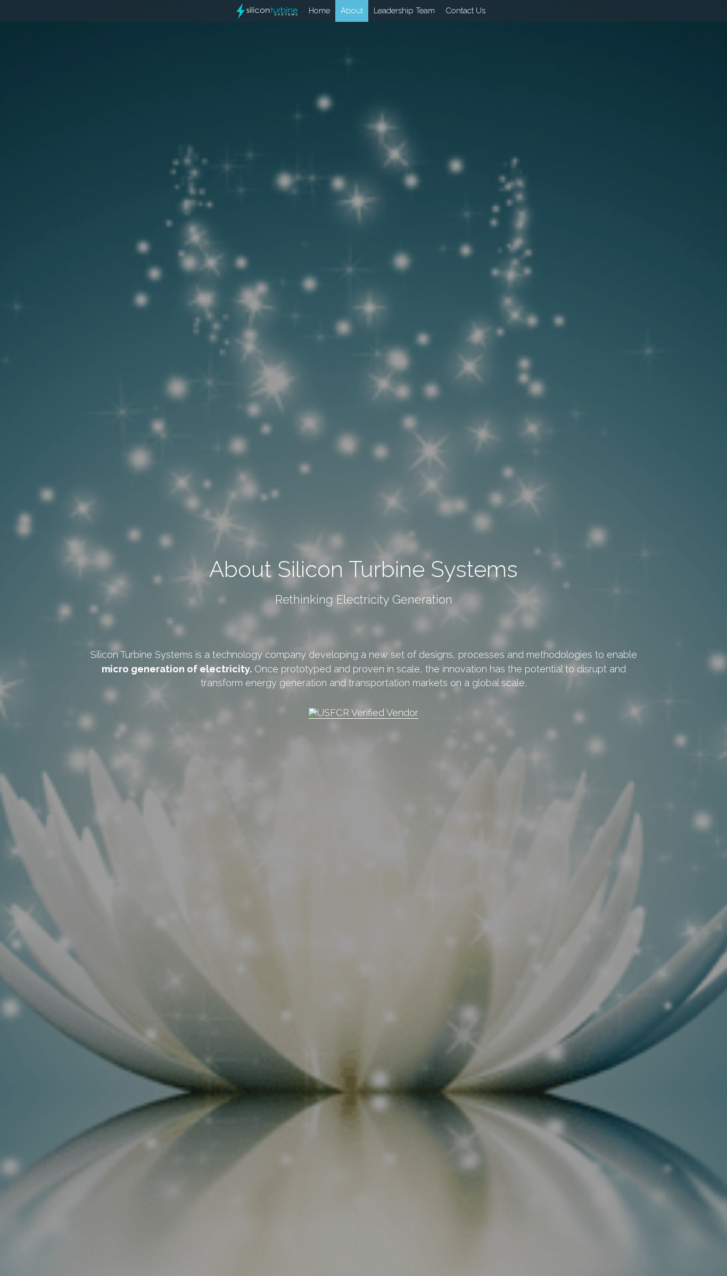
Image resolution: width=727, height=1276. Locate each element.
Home (285, 10)
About (318, 10)
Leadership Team (370, 10)
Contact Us (432, 10)
